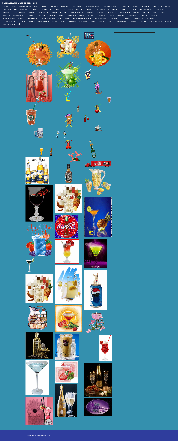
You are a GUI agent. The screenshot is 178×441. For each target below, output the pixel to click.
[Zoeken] (19, 24)
